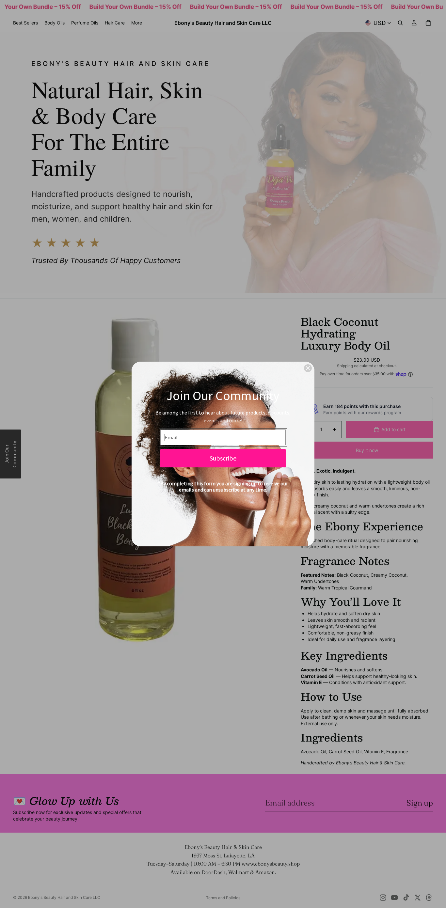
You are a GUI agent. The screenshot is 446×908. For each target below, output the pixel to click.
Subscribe (223, 458)
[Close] (308, 368)
